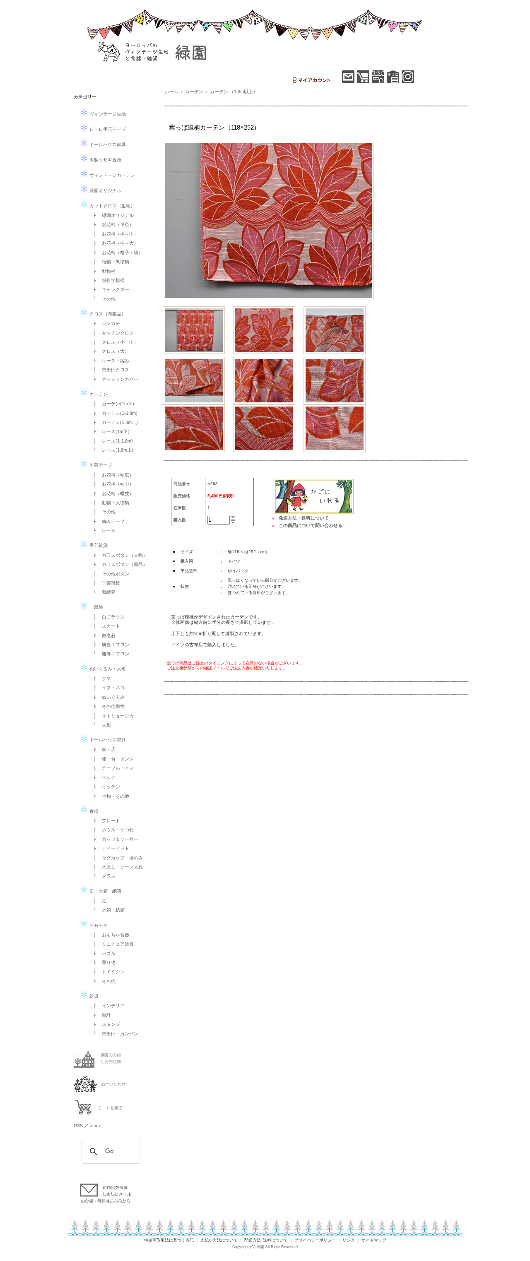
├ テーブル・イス (111, 767)
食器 (93, 811)
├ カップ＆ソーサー (113, 839)
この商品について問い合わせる (310, 525)
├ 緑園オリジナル (111, 215)
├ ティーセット (108, 848)
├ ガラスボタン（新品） (117, 564)
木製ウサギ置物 (104, 159)
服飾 (95, 606)
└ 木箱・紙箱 (106, 909)
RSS (78, 1125)
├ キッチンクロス (111, 332)
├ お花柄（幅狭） (111, 493)
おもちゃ (98, 924)
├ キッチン (104, 786)
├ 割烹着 (102, 635)
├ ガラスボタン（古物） (117, 555)
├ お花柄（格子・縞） (115, 252)
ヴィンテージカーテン (111, 175)
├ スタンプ (104, 1024)
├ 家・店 (102, 749)
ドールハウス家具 (107, 144)
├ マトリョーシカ (111, 715)
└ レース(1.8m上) (110, 450)
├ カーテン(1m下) (111, 403)
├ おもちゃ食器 (108, 934)
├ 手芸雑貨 (104, 582)
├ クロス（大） (108, 351)
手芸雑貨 (98, 545)
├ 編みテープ (106, 521)
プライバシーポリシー (315, 1240)
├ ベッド (102, 777)
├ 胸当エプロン (108, 644)
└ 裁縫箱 (102, 592)
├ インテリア (106, 1005)
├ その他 (102, 511)
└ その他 (102, 298)
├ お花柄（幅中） (111, 483)
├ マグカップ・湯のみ (115, 857)
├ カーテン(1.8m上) (113, 422)
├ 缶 (97, 900)
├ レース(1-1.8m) (110, 440)
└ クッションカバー (113, 379)
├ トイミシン (106, 971)
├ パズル (102, 953)
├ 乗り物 (102, 962)
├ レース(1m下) (109, 431)
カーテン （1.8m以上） (234, 91)
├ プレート (104, 820)
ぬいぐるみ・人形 (107, 668)
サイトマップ (373, 1240)
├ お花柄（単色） (111, 224)
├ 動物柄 (102, 271)
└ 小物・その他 (108, 796)
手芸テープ (100, 464)
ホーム (171, 91)
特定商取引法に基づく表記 (169, 1240)
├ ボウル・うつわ (111, 829)
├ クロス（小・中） (113, 341)
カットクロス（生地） (111, 205)
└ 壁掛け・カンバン (113, 1033)
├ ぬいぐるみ (106, 697)
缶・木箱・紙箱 (104, 890)
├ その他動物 (106, 706)
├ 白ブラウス (106, 616)
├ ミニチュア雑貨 (111, 943)
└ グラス (102, 876)
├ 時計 (99, 1015)
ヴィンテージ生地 (107, 113)
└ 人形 (99, 724)
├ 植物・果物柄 (108, 261)
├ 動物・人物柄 (108, 502)
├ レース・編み (108, 360)
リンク (348, 1240)
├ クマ (99, 678)
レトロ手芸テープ (107, 129)
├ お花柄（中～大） (113, 243)
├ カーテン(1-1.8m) (112, 413)
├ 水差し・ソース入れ (115, 866)
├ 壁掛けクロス (108, 369)
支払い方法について (219, 1240)
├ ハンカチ (104, 323)
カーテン (98, 394)
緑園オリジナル (104, 190)
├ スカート (104, 625)
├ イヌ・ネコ (106, 687)
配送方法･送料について (266, 1240)
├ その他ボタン (108, 573)
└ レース (102, 530)
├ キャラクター (108, 289)
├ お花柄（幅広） (111, 474)
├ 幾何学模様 (106, 280)
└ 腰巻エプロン (108, 653)
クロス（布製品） (107, 313)
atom (95, 1125)
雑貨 (93, 996)
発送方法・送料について (304, 517)
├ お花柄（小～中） (113, 233)
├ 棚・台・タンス (111, 758)
